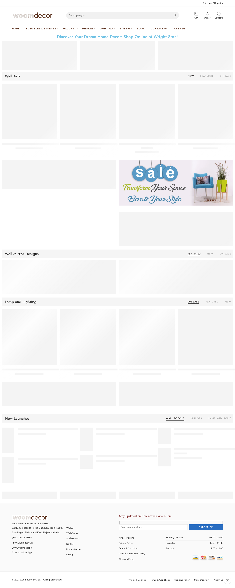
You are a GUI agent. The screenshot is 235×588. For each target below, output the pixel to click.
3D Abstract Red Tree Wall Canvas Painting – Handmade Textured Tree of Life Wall (143, 456)
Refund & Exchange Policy (132, 553)
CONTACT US (159, 28)
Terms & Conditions (160, 579)
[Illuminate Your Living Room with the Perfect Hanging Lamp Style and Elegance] (29, 337)
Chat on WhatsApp (22, 552)
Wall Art (70, 528)
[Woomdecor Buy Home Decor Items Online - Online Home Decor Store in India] (32, 15)
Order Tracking (126, 537)
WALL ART (69, 28)
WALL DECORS (175, 418)
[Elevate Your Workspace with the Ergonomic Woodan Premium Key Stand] (29, 111)
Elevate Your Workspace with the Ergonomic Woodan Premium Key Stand (46, 143)
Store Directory (201, 579)
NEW (191, 76)
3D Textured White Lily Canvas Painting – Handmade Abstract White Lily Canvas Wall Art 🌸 (70, 458)
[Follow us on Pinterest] (79, 517)
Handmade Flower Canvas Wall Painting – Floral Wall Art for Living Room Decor (63, 429)
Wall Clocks (72, 533)
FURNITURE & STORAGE (41, 28)
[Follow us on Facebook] (73, 517)
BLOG (140, 28)
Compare (179, 28)
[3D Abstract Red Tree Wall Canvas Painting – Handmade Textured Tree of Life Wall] (86, 461)
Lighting (70, 543)
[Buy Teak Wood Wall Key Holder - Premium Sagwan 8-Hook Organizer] (88, 111)
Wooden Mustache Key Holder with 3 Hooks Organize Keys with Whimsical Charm (168, 143)
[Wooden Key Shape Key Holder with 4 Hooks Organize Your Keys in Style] (206, 111)
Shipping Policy (126, 559)
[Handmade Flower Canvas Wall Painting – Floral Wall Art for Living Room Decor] (8, 440)
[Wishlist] (52, 88)
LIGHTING (106, 28)
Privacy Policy (126, 543)
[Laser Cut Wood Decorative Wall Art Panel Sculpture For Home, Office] (164, 457)
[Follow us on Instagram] (84, 517)
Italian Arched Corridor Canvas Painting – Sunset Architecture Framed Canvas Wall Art (145, 429)
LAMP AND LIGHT (219, 418)
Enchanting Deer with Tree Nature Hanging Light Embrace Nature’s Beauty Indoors (109, 369)
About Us (218, 579)
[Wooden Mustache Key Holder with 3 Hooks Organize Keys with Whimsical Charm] (147, 111)
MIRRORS (87, 28)
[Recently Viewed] (227, 580)
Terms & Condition (128, 548)
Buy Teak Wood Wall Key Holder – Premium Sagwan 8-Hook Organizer (102, 143)
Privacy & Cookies (137, 579)
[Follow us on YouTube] (90, 517)
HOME (16, 28)
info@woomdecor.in (22, 542)
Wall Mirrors (72, 538)
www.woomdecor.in (22, 548)
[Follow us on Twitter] (67, 517)
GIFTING (124, 28)
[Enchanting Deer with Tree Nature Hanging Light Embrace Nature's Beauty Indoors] (88, 337)
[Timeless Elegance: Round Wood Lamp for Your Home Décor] (147, 337)
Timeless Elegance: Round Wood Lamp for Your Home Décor (155, 369)
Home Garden (73, 549)
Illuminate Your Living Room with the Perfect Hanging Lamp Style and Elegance (49, 369)
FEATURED (206, 76)
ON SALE (225, 76)
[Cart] (196, 14)
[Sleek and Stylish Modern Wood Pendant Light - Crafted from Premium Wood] (206, 337)
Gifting (69, 554)
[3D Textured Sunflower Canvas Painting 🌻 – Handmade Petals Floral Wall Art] (164, 435)
